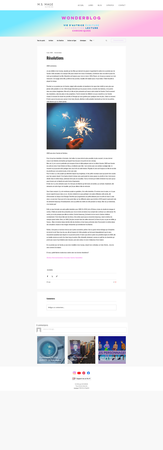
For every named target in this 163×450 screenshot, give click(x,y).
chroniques (83, 40)
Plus (91, 40)
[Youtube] (79, 373)
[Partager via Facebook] (47, 276)
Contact (76, 388)
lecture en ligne (71, 40)
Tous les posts (41, 40)
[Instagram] (74, 373)
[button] (106, 40)
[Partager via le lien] (57, 276)
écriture (51, 40)
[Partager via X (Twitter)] (52, 276)
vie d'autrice (60, 40)
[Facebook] (88, 373)
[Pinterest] (84, 373)
